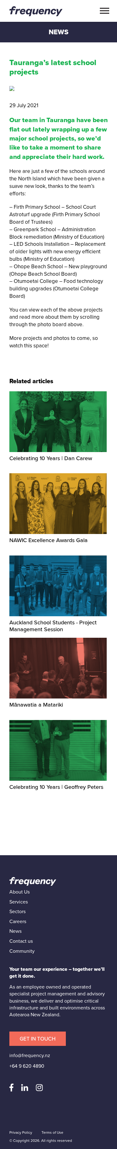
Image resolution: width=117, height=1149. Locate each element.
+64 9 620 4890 (26, 1066)
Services (18, 902)
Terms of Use (52, 1132)
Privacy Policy (20, 1132)
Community (22, 951)
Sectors (17, 911)
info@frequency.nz (29, 1055)
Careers (17, 921)
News (15, 931)
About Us (19, 892)
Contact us (21, 941)
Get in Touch (38, 1039)
